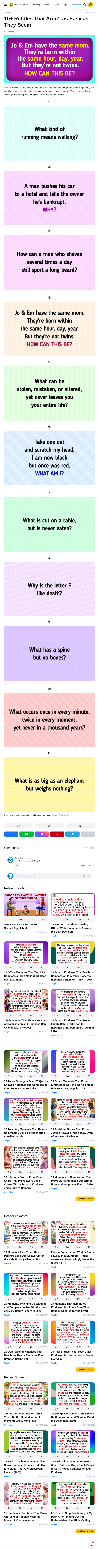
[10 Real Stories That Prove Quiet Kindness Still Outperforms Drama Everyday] (73, 1332)
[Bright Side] (18, 4)
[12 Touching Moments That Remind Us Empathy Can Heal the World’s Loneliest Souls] (26, 1110)
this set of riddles (58, 815)
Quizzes (7, 12)
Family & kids (56, 1035)
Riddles (7, 88)
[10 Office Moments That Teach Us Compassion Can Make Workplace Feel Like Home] (26, 953)
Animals (54, 1476)
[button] (18, 825)
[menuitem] (36, 4)
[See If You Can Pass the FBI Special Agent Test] (26, 905)
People (54, 936)
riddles (81, 91)
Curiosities (8, 1192)
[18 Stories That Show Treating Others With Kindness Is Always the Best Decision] (73, 905)
